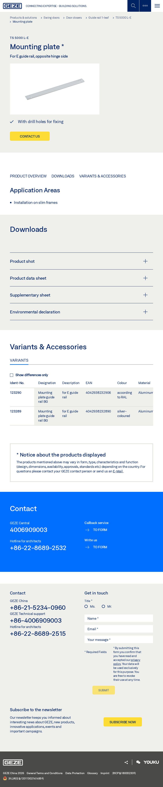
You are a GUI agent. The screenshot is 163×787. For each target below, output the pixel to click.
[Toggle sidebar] (145, 6)
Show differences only (32, 375)
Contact (17, 592)
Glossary (92, 773)
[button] (126, 762)
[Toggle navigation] (157, 6)
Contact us (30, 136)
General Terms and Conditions (45, 773)
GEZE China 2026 (13, 773)
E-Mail (118, 471)
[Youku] (151, 762)
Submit (103, 690)
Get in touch (96, 592)
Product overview (28, 176)
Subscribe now (123, 722)
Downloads (62, 176)
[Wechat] (138, 762)
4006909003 (29, 529)
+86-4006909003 (36, 620)
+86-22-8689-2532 (38, 547)
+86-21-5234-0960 (38, 607)
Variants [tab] (19, 360)
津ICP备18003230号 (124, 773)
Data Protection (74, 773)
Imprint (105, 773)
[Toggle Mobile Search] (133, 6)
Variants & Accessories (102, 176)
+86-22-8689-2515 (38, 633)
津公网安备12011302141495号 (26, 778)
